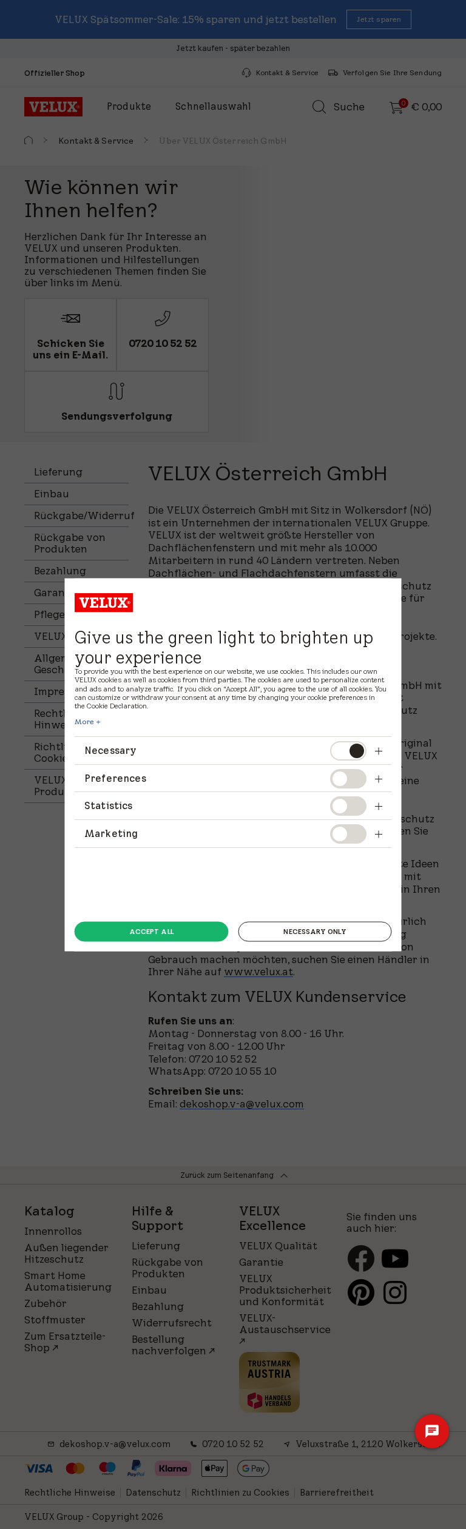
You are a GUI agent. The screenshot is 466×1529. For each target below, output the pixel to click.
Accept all (151, 931)
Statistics (108, 805)
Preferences (115, 777)
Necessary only (314, 931)
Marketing (111, 833)
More (84, 721)
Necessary (110, 750)
